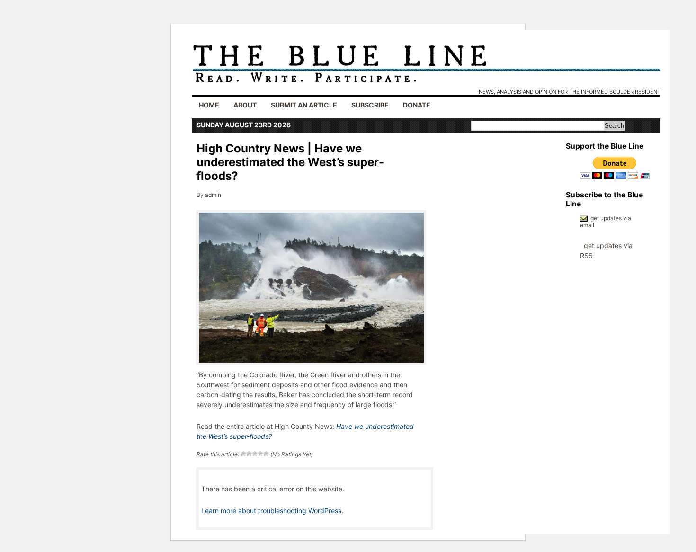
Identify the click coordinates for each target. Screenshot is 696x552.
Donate (416, 105)
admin (213, 194)
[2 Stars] (249, 453)
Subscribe (370, 105)
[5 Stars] (266, 453)
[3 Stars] (255, 453)
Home (209, 105)
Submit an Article (304, 105)
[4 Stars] (260, 453)
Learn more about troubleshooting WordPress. (272, 511)
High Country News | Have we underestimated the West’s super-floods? (290, 162)
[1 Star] (243, 453)
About (245, 105)
